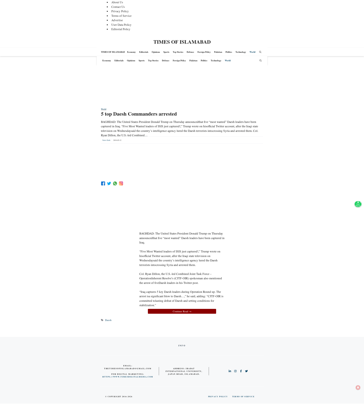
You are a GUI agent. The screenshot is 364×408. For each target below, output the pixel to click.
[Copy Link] (121, 183)
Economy (131, 51)
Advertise (117, 20)
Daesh (108, 320)
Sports (166, 51)
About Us (117, 2)
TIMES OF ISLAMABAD (182, 41)
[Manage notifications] (358, 387)
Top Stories (178, 51)
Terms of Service (121, 16)
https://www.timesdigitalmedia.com (127, 376)
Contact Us (118, 7)
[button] (260, 52)
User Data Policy (121, 25)
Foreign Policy (204, 51)
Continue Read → (182, 311)
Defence (190, 51)
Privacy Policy (120, 11)
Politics (229, 51)
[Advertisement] (182, 87)
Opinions (156, 51)
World (252, 51)
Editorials (143, 51)
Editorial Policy (120, 29)
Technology (240, 51)
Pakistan (218, 51)
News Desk (106, 140)
